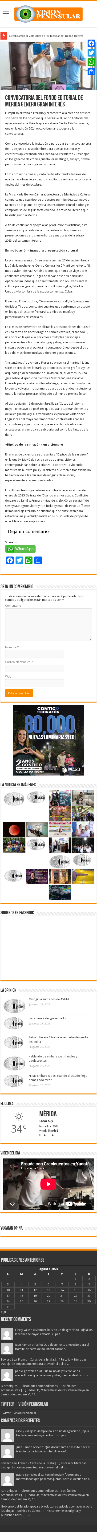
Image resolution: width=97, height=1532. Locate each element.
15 (75, 1290)
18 (21, 1295)
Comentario (13, 605)
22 (75, 1295)
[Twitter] (91, 52)
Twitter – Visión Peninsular (24, 1404)
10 (8, 1290)
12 (35, 1290)
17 (8, 1295)
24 (8, 1301)
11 (21, 1290)
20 (48, 1295)
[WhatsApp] (91, 62)
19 (35, 1295)
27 (48, 1301)
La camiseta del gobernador (48, 1018)
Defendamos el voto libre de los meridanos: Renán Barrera (46, 35)
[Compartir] (91, 71)
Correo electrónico (19, 662)
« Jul (4, 1311)
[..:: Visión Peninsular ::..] (48, 13)
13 (48, 1290)
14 (62, 1290)
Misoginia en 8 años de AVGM (49, 999)
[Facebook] (91, 43)
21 (62, 1295)
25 (21, 1301)
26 (35, 1301)
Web (8, 676)
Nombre (12, 647)
